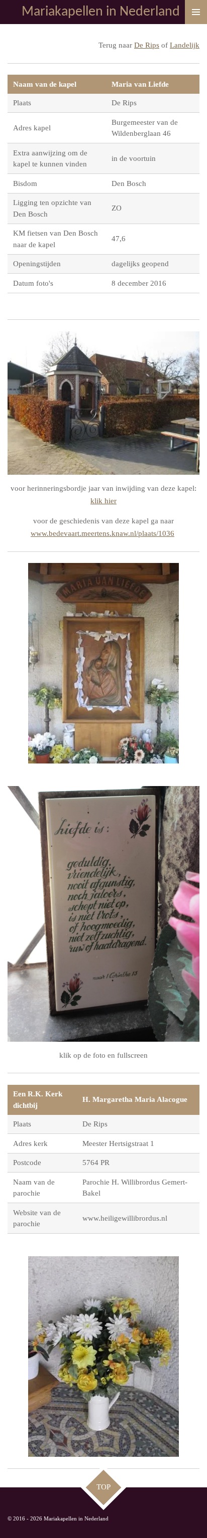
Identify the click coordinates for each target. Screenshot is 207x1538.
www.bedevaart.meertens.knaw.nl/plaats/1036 (102, 533)
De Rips (146, 45)
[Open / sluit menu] (196, 12)
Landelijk (184, 45)
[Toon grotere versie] (103, 403)
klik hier (103, 501)
